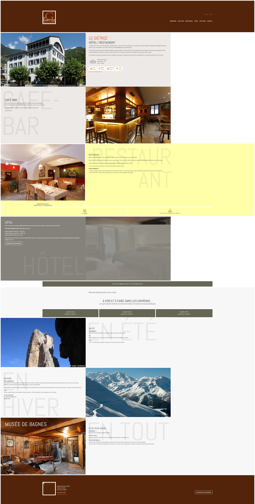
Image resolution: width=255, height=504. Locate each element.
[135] (128, 391)
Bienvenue (173, 21)
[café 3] (128, 143)
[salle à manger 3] (43, 200)
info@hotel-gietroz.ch (62, 469)
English (211, 14)
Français (206, 14)
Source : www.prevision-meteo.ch (95, 71)
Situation (203, 21)
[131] (43, 341)
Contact (209, 21)
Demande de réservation (204, 467)
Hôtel (196, 21)
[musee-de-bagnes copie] (43, 448)
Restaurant (189, 21)
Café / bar (181, 21)
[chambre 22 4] (128, 254)
